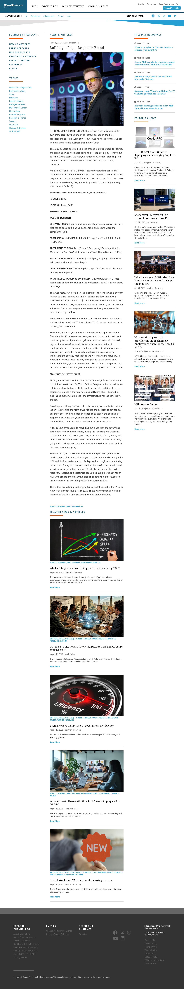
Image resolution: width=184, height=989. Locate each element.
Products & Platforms (24, 56)
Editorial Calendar (21, 940)
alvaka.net (65, 217)
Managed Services (17, 104)
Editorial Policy (151, 956)
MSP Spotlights (19, 52)
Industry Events (16, 101)
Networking (14, 111)
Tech (34, 6)
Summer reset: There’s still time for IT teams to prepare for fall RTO (84, 802)
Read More (55, 587)
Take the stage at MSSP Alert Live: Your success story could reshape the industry (154, 280)
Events (141, 4)
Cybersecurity (50, 6)
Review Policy (151, 943)
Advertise (151, 4)
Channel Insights (98, 6)
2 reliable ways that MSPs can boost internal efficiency (82, 725)
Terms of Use (151, 946)
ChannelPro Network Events (59, 930)
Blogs (13, 68)
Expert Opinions (20, 60)
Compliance (35, 16)
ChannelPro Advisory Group (25, 947)
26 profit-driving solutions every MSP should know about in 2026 (153, 107)
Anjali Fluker (70, 654)
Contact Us (150, 940)
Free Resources (166, 4)
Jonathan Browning (73, 730)
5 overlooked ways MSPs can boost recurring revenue (81, 880)
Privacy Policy (151, 950)
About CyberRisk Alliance (24, 937)
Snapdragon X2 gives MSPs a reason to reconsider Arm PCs (151, 216)
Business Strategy (73, 6)
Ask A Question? (20, 957)
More (69, 16)
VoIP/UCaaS (14, 131)
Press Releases (19, 48)
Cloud (11, 94)
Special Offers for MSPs (24, 954)
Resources (15, 64)
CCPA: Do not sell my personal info (154, 961)
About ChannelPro (21, 933)
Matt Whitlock (154, 162)
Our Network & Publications (26, 944)
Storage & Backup (17, 128)
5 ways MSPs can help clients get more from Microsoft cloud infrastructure (154, 63)
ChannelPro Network (73, 572)
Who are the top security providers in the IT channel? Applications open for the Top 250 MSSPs (154, 342)
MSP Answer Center (18, 107)
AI (26, 16)
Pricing (60, 16)
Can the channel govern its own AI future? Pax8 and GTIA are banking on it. (86, 648)
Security (12, 121)
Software (13, 124)
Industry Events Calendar (57, 934)
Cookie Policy (150, 953)
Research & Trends (17, 117)
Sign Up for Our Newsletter (25, 950)
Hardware (13, 97)
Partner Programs (17, 114)
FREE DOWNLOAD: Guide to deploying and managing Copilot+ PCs (154, 155)
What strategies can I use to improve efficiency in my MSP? (85, 568)
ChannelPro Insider (171, 8)
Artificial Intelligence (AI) (20, 87)
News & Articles (20, 44)
